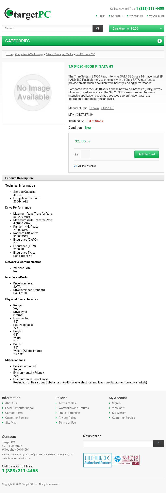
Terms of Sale (68, 403)
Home (9, 54)
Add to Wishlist (87, 166)
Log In (101, 15)
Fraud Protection (69, 412)
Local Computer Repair (19, 408)
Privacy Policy (67, 417)
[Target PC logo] (27, 14)
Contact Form (14, 412)
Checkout (117, 15)
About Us (11, 403)
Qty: (76, 154)
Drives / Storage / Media (59, 54)
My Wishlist (136, 15)
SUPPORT (107, 108)
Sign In (116, 403)
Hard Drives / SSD (85, 54)
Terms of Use (67, 422)
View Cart (118, 408)
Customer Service (16, 417)
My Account (156, 15)
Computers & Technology (29, 54)
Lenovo (94, 108)
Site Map (11, 422)
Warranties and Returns (74, 408)
